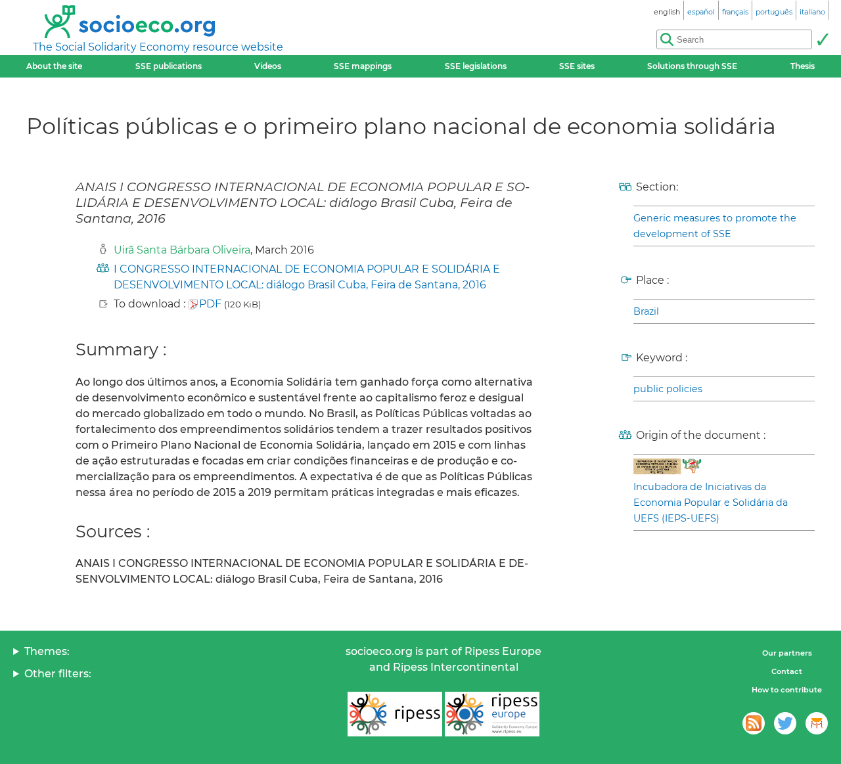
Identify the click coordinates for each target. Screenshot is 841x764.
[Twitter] (785, 723)
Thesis (802, 66)
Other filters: (57, 673)
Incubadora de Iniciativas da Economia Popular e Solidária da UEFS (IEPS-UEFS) (710, 502)
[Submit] (822, 39)
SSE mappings (363, 66)
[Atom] (753, 723)
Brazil (646, 311)
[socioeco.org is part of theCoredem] (817, 723)
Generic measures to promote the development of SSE (714, 226)
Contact (786, 671)
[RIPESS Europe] (492, 714)
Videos (267, 66)
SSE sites (577, 66)
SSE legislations (476, 66)
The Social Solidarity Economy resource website (158, 47)
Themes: (47, 651)
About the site (54, 66)
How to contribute (787, 689)
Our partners (787, 653)
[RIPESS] (395, 714)
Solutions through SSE (692, 66)
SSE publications (168, 66)
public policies (667, 389)
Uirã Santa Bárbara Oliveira (182, 250)
